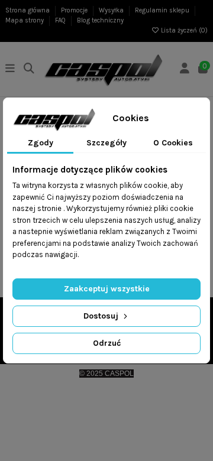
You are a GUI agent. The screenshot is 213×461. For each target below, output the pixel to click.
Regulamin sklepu (163, 10)
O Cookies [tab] (173, 143)
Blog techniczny (100, 20)
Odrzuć (107, 343)
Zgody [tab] (40, 143)
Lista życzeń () (183, 30)
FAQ (61, 20)
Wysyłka (112, 10)
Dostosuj (102, 316)
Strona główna (28, 10)
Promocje (75, 10)
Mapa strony (25, 20)
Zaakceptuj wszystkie (107, 289)
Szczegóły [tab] (106, 143)
